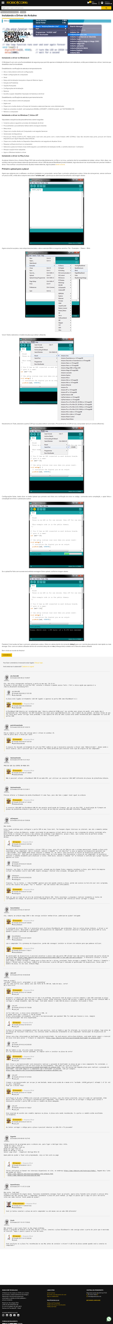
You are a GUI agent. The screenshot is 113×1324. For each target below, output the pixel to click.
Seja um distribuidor (52, 1296)
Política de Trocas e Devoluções (56, 1305)
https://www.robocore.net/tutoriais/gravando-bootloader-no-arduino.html (73, 1038)
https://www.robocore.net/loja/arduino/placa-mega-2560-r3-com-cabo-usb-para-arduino (50, 957)
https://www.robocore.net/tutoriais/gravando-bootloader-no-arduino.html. (33, 1067)
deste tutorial (60, 164)
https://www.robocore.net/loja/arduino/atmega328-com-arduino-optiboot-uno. (34, 1070)
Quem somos (51, 1293)
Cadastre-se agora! (28, 666)
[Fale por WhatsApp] (108, 1321)
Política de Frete (51, 1306)
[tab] (6, 655)
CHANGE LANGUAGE (94, 1300)
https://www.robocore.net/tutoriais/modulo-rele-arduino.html (30, 1174)
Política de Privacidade (53, 1303)
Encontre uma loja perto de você (56, 1295)
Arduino (23, 12)
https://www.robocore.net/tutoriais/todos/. (80, 1171)
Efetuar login (39, 663)
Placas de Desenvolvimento (9, 12)
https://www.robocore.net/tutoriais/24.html (24, 1175)
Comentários (7, 655)
